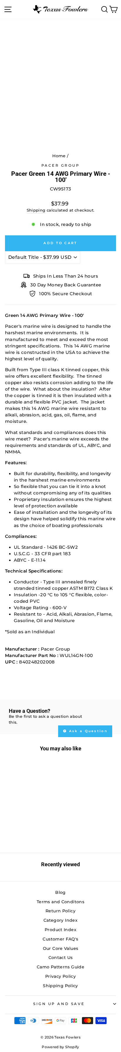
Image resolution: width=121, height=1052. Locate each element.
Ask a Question (87, 731)
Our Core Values (60, 948)
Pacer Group (60, 165)
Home (58, 155)
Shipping (36, 210)
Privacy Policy (60, 976)
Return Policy (60, 911)
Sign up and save (59, 1004)
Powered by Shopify (60, 1047)
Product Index (60, 929)
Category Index (60, 920)
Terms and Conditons (60, 901)
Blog (60, 892)
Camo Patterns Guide (60, 967)
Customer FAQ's (60, 939)
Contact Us (60, 957)
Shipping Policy (60, 985)
